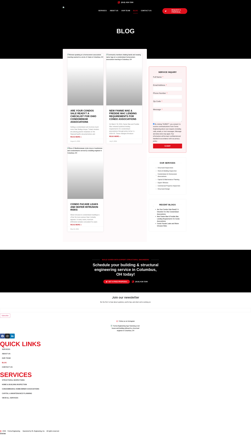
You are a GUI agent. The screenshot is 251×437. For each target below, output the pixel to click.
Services (102, 10)
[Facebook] (2, 336)
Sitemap (3, 433)
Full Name (157, 77)
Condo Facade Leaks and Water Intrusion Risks (84, 207)
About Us (114, 10)
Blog (135, 10)
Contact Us (146, 10)
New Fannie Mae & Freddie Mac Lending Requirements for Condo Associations (123, 114)
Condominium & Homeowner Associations (20, 389)
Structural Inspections (13, 380)
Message (157, 109)
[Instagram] (7, 336)
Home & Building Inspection (14, 384)
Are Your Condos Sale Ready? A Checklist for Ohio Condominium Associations (83, 116)
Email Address (159, 85)
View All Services (10, 398)
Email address (5, 307)
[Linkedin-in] (12, 336)
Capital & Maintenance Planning (17, 393)
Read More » (76, 137)
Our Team (125, 10)
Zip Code (157, 101)
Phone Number (159, 93)
